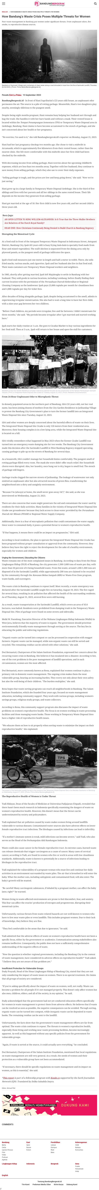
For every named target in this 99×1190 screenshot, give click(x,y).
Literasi (53, 1145)
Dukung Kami (72, 1184)
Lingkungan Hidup (9, 1164)
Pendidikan (55, 1142)
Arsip (77, 1171)
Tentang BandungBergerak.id (50, 1181)
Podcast (5, 1157)
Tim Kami (26, 1184)
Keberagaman (81, 1142)
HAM (77, 1145)
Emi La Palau (15, 95)
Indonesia (30, 1164)
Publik (77, 1166)
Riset (52, 1150)
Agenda (4, 1160)
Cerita (4, 1147)
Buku (52, 1152)
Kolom (28, 1150)
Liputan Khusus (7, 1150)
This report (8, 1077)
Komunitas (79, 1150)
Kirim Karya (58, 1184)
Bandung (5, 1142)
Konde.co (55, 1077)
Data (77, 1164)
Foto (3, 1152)
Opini (28, 1145)
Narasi (28, 1147)
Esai (28, 1142)
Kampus (54, 1147)
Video (4, 1155)
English (5, 12)
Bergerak (54, 1164)
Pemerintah (79, 1169)
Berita (4, 1145)
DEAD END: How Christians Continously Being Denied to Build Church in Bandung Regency (49, 228)
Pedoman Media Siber (42, 1184)
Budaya (78, 1147)
